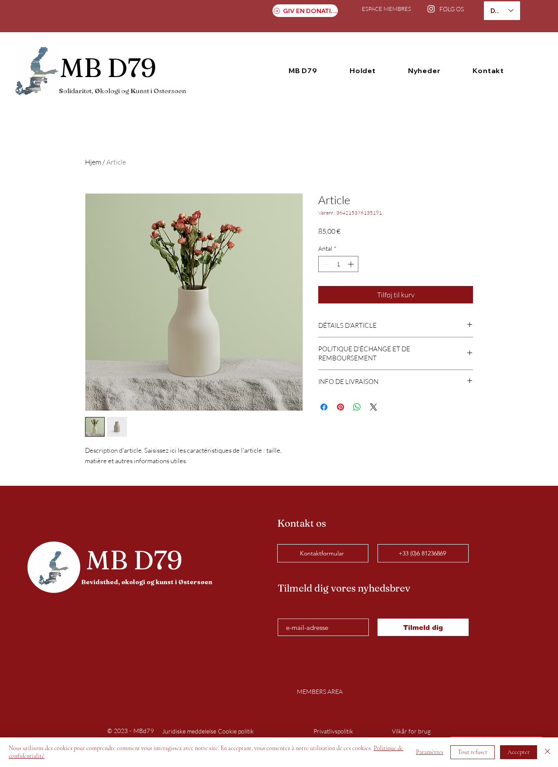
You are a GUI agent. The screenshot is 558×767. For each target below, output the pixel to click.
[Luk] (547, 752)
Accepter (518, 752)
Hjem (93, 162)
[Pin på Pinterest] (340, 407)
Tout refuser (472, 752)
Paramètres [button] (429, 752)
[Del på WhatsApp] (357, 407)
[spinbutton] (338, 264)
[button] (302, 70)
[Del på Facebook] (324, 407)
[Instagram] (431, 8)
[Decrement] (325, 264)
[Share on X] (373, 407)
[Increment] (351, 264)
